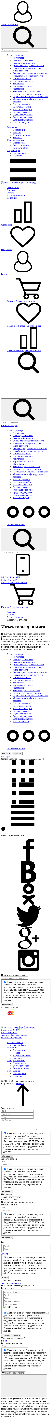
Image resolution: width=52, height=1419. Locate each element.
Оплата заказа (19, 143)
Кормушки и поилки (23, 86)
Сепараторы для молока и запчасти (30, 73)
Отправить (7, 1005)
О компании (19, 130)
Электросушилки (21, 104)
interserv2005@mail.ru (11, 1037)
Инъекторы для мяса (23, 81)
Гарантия (17, 155)
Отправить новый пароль (13, 1373)
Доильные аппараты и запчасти (28, 65)
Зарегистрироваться (11, 1283)
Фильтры (5, 756)
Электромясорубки (22, 107)
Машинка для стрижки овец (26, 91)
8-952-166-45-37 (9, 580)
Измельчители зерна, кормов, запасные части (27, 69)
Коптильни (18, 83)
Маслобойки (19, 89)
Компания (12, 127)
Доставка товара (21, 145)
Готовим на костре (22, 78)
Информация (13, 150)
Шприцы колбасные (23, 120)
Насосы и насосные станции (27, 94)
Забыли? (5, 1254)
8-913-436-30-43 (9, 577)
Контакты (17, 137)
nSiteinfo (20, 1083)
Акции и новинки (22, 135)
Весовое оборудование (24, 63)
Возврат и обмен (21, 148)
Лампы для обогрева (23, 60)
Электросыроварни (22, 109)
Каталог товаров (9, 425)
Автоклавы (18, 58)
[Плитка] (22, 781)
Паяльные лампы (21, 112)
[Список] (22, 803)
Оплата (10, 192)
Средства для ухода (22, 117)
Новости (17, 132)
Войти (5, 1278)
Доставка (11, 190)
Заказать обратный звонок (14, 582)
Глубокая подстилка (22, 114)
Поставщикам (19, 153)
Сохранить (7, 1156)
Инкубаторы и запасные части (28, 76)
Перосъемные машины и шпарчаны (30, 96)
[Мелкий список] (22, 825)
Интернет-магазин (16, 140)
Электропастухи (21, 122)
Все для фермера (15, 55)
